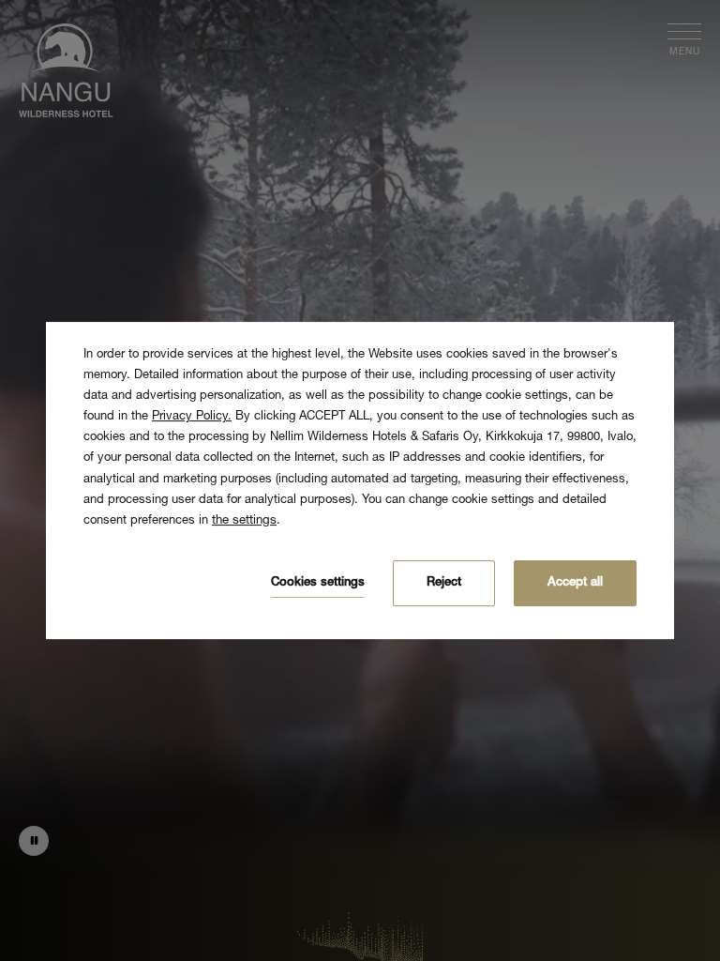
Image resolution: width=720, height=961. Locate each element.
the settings (244, 520)
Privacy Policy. (192, 417)
